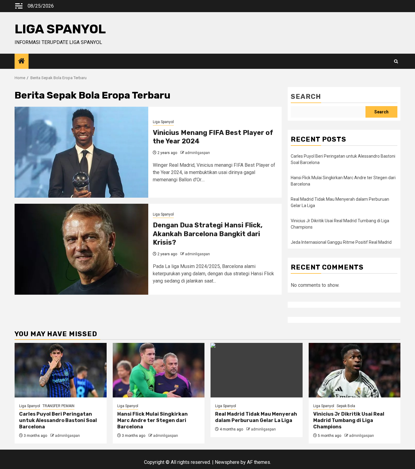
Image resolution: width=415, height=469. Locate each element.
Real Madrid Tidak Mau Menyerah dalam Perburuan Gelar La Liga (256, 417)
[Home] (21, 61)
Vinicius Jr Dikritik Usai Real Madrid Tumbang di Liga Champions (348, 420)
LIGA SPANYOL (60, 29)
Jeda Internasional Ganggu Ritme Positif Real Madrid (341, 242)
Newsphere (227, 462)
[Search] (396, 61)
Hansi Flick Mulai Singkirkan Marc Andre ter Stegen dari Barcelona (152, 420)
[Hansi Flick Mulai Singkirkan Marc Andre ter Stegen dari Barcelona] (159, 370)
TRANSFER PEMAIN (58, 406)
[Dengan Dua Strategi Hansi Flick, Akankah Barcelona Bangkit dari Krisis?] (81, 249)
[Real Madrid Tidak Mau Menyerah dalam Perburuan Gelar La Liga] (257, 370)
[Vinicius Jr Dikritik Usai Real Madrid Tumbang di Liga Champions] (355, 370)
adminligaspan (197, 153)
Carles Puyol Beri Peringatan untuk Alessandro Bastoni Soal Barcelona (58, 420)
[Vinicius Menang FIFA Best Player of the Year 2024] (81, 152)
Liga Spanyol (163, 122)
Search (306, 96)
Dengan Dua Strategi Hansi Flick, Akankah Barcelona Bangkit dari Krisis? (207, 233)
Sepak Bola (346, 406)
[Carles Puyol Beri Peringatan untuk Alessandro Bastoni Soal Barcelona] (61, 370)
